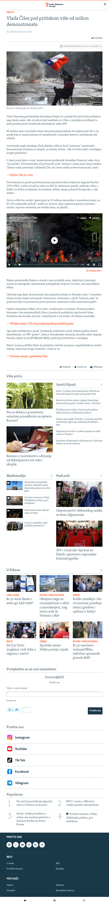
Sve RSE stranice (15, 869)
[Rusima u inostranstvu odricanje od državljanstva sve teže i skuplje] (30, 439)
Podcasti (63, 476)
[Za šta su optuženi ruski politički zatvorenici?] (15, 526)
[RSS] (35, 844)
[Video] (25, 900)
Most (10, 641)
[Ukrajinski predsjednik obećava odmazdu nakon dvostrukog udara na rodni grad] (15, 485)
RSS (58, 863)
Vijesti (10, 12)
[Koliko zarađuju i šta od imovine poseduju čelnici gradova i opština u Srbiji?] (87, 583)
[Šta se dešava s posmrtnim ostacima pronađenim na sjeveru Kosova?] (30, 396)
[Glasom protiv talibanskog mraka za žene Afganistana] (79, 494)
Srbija (76, 595)
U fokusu (13, 570)
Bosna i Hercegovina (52, 595)
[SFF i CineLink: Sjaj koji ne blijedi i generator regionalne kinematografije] (79, 534)
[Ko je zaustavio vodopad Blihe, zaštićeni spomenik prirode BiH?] (87, 629)
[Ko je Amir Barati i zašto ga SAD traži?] (21, 583)
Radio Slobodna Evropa (26, 221)
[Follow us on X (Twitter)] (15, 844)
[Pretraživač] (84, 900)
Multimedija (16, 476)
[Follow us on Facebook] (9, 844)
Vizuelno (11, 891)
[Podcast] (54, 900)
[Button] (97, 38)
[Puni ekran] (99, 264)
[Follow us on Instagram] (29, 844)
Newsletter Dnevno (65, 891)
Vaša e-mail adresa (18, 688)
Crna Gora (13, 595)
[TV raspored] (42, 844)
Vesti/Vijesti (66, 385)
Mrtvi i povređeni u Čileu (23, 217)
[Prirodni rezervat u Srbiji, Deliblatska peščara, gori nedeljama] (15, 500)
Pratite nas (95, 710)
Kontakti (60, 869)
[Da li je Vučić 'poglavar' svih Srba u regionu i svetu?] (21, 629)
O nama (10, 863)
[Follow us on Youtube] (22, 844)
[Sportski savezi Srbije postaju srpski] (54, 629)
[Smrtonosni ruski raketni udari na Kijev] (15, 513)
